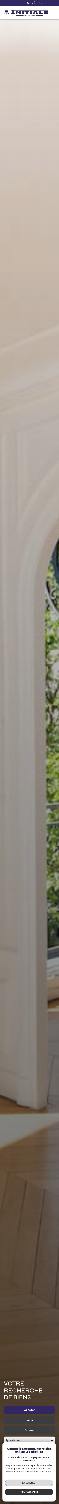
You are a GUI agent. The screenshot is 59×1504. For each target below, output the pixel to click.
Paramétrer (29, 1482)
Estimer (29, 1430)
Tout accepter (29, 1491)
